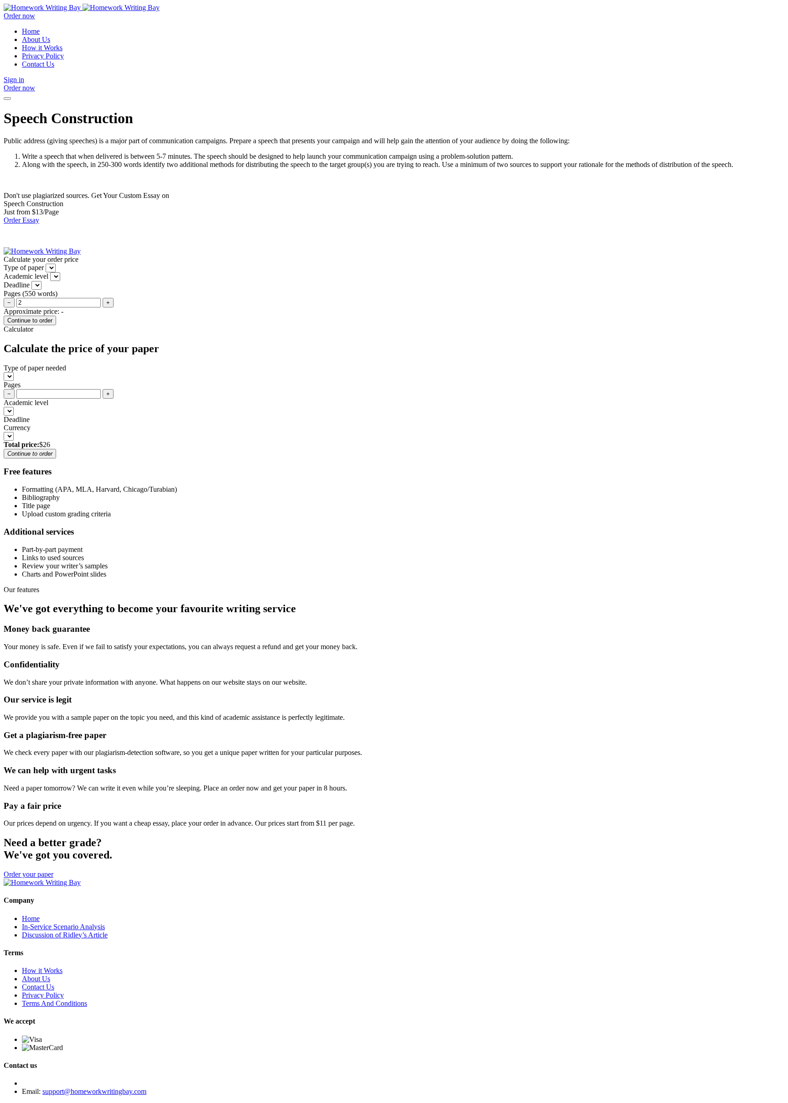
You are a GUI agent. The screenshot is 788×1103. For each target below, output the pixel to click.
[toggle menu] (7, 98)
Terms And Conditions (54, 1003)
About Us (36, 39)
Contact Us (38, 64)
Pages (12, 385)
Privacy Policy (43, 56)
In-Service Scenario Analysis (63, 927)
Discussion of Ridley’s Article (65, 935)
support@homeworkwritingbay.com (94, 1091)
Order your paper (28, 874)
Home (31, 31)
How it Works (42, 48)
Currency (17, 428)
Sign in (14, 79)
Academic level (26, 402)
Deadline (17, 419)
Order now (19, 16)
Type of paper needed (35, 368)
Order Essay (21, 220)
